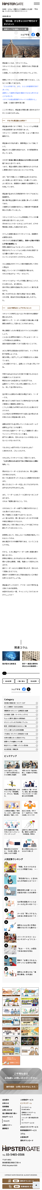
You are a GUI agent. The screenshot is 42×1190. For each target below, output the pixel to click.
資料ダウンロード (26, 1140)
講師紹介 (5, 1128)
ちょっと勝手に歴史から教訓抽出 (14, 718)
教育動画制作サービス (28, 1130)
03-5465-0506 (15, 1154)
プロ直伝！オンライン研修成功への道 (16, 734)
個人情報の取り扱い (9, 1113)
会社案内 (5, 1100)
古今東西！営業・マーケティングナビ (16, 714)
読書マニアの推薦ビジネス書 (13, 741)
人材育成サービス (26, 1100)
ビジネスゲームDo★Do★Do (26, 1108)
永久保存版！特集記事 (11, 749)
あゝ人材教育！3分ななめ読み (13, 707)
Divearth (6, 1121)
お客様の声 (24, 1137)
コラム (22, 1133)
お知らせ (5, 1103)
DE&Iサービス (7, 1117)
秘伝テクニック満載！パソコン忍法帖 (16, 745)
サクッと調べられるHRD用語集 (14, 730)
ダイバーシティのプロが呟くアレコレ (16, 722)
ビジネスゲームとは (28, 1123)
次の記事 (34, 681)
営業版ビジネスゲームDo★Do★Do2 (29, 1113)
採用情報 (5, 1106)
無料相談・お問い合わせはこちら (21, 1086)
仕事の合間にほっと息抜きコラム (14, 738)
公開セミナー (7, 1125)
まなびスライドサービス (29, 1127)
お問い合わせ (7, 1110)
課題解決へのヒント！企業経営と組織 (16, 711)
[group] (11, 659)
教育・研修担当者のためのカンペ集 (15, 726)
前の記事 (8, 681)
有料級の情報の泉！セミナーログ (14, 703)
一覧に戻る (21, 681)
